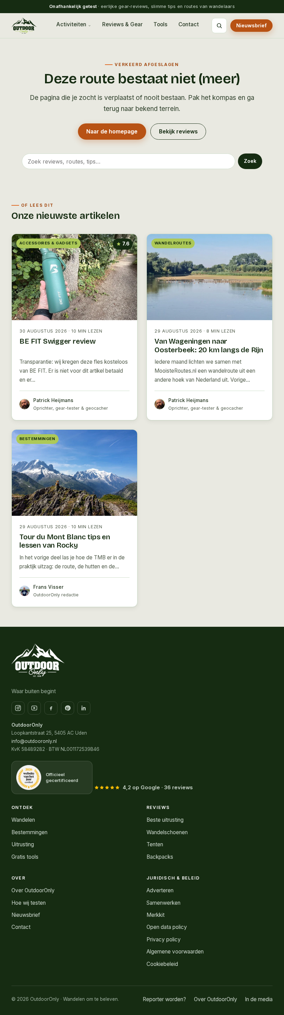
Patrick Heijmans (53, 400)
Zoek (250, 161)
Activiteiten (71, 24)
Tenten (155, 844)
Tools (160, 24)
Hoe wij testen (28, 903)
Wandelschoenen (167, 832)
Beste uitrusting (165, 820)
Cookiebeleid (162, 964)
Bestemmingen (29, 832)
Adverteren (160, 890)
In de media (259, 999)
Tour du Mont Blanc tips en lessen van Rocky (64, 541)
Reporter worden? (164, 999)
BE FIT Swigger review (57, 341)
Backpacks (160, 857)
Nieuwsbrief (251, 25)
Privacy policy (164, 939)
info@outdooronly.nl (34, 741)
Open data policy (167, 927)
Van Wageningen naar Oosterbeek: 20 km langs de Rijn (208, 345)
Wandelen (23, 820)
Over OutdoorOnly (33, 890)
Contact (188, 24)
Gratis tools (24, 857)
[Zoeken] (219, 25)
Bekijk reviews (178, 131)
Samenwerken (163, 903)
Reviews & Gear (122, 24)
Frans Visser (48, 587)
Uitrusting (22, 844)
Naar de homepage (111, 131)
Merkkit (156, 915)
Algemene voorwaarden (175, 951)
